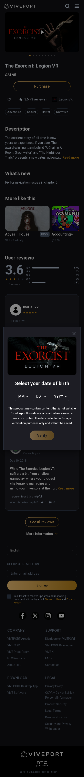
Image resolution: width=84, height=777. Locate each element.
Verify (42, 435)
